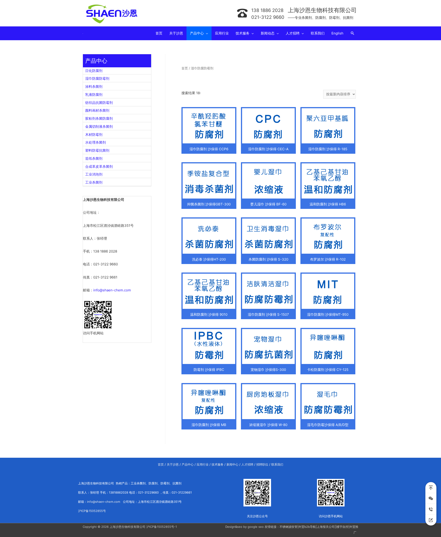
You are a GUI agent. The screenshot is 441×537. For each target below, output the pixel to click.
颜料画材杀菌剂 (97, 110)
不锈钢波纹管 (288, 526)
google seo (256, 526)
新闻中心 (232, 464)
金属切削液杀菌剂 (99, 126)
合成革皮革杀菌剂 (99, 166)
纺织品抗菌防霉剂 (99, 102)
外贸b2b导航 (307, 526)
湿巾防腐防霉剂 (97, 78)
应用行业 (203, 464)
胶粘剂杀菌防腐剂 (99, 118)
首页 (184, 68)
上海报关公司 (326, 526)
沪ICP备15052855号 (92, 511)
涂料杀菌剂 (93, 86)
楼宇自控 (342, 526)
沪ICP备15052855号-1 (161, 526)
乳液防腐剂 (93, 94)
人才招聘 (247, 464)
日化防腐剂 (93, 70)
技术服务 (217, 464)
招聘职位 (262, 464)
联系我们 (277, 464)
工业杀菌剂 (93, 182)
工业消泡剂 (93, 174)
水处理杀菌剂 (95, 142)
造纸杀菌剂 (93, 158)
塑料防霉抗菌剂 (97, 150)
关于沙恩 (173, 464)
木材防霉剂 (93, 134)
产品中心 (188, 464)
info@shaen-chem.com (112, 290)
